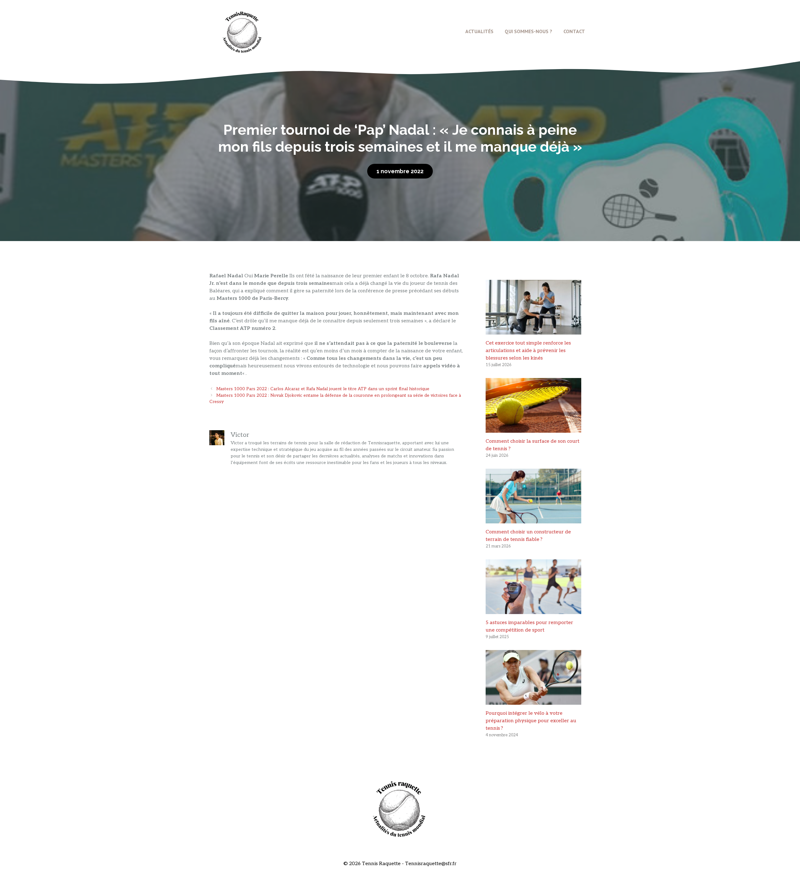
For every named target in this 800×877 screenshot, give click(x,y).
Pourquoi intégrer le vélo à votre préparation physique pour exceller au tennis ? (531, 720)
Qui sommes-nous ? (528, 31)
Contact (574, 31)
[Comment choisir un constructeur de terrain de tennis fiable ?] (533, 519)
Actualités (479, 31)
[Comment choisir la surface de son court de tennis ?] (533, 429)
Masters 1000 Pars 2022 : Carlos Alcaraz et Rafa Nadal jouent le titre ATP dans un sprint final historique (322, 388)
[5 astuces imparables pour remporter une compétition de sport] (533, 610)
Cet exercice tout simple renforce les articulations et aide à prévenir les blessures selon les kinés (528, 350)
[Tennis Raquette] (242, 31)
